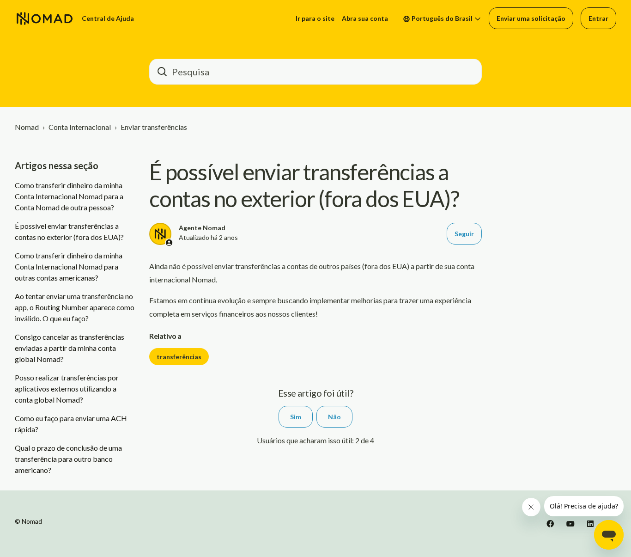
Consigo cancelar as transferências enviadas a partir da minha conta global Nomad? (69, 347)
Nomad (27, 126)
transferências (179, 357)
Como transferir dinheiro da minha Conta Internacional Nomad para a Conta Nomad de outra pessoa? (69, 196)
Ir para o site (315, 18)
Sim (295, 417)
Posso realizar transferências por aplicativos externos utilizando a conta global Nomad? (67, 388)
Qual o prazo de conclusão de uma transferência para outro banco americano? (68, 458)
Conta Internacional (80, 126)
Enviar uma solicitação (531, 18)
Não (334, 417)
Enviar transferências (154, 126)
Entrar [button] (598, 18)
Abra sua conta (365, 18)
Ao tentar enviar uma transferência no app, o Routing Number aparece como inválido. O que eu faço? (74, 307)
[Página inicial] (44, 18)
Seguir (464, 234)
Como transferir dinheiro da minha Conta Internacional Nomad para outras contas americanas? (68, 266)
